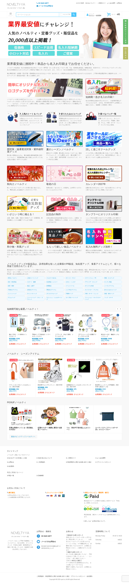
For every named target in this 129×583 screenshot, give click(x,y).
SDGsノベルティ (12, 278)
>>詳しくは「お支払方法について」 (94, 521)
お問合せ (119, 3)
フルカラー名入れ (51, 278)
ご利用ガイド (102, 3)
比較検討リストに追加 (125, 32)
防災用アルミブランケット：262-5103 (50, 385)
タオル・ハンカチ (70, 282)
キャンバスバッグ (32, 293)
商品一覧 (11, 475)
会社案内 (11, 466)
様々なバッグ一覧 (108, 114)
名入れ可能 (66, 14)
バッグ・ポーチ (108, 297)
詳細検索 (41, 475)
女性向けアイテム (32, 289)
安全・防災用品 (12, 282)
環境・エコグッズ (109, 278)
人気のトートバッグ (32, 278)
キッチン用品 (108, 282)
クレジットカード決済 (55, 493)
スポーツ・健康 (31, 282)
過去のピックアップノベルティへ (23, 437)
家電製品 (49, 286)
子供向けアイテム (13, 289)
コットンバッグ (12, 293)
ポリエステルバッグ (52, 293)
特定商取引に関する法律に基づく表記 (79, 462)
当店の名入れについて (45, 458)
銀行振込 (12, 493)
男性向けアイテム (51, 289)
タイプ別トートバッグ (72, 297)
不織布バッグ (69, 293)
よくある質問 (111, 3)
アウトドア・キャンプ (91, 282)
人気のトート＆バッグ (31, 114)
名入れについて (90, 3)
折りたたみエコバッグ (70, 114)
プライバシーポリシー (104, 462)
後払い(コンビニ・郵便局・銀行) (97, 493)
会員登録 (98, 15)
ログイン (91, 15)
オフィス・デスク (70, 278)
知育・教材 (11, 286)
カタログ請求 (80, 3)
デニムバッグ (11, 297)
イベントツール (70, 286)
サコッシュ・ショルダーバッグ (54, 298)
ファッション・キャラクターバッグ (93, 298)
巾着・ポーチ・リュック (91, 293)
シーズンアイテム (109, 286)
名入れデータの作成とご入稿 (17, 458)
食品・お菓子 (30, 286)
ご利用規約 (41, 462)
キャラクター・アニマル (91, 289)
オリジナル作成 (89, 286)
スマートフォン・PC (90, 278)
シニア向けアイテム (71, 289)
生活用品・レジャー (52, 282)
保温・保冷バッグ (109, 293)
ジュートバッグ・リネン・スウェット (35, 298)
